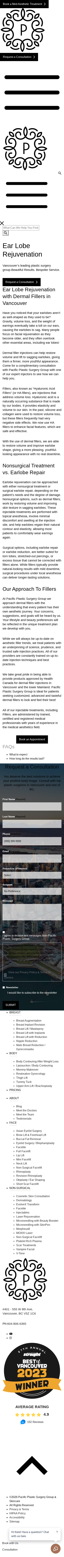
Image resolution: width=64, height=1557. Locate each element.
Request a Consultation (17, 56)
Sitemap (14, 1521)
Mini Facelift (23, 1159)
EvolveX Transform (27, 1204)
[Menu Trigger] (56, 7)
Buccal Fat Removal (28, 1139)
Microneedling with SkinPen (33, 1224)
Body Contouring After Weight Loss (37, 1061)
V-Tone (20, 1253)
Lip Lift (20, 1155)
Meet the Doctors (26, 1110)
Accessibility (17, 1517)
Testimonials (23, 1118)
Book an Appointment (32, 739)
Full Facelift (23, 1151)
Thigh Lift (21, 1077)
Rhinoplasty (23, 1171)
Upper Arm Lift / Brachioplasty (34, 1086)
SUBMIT (10, 1005)
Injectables (22, 1212)
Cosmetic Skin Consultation (33, 1196)
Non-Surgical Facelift (29, 1167)
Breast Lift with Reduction (31, 1037)
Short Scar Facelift (27, 1184)
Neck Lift (21, 1163)
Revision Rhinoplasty (29, 1175)
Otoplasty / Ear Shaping (30, 1179)
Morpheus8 (23, 1228)
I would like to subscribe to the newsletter (32, 992)
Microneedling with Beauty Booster (37, 1220)
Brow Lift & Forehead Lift (31, 1135)
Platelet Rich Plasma (29, 1241)
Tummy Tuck (24, 1081)
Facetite (21, 1147)
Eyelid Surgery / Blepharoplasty (35, 1143)
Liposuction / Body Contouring (34, 1065)
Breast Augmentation (28, 1020)
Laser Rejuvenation (28, 1216)
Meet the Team (25, 1114)
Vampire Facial (25, 1249)
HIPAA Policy (17, 1513)
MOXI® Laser (24, 1233)
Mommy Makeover (27, 1069)
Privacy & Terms (19, 1509)
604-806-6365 (16, 1323)
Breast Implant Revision (30, 1024)
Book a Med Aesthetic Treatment (22, 4)
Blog (19, 1106)
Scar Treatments (26, 1245)
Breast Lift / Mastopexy (30, 1028)
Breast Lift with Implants (30, 1032)
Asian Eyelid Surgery (29, 1130)
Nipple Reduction (26, 1041)
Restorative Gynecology (30, 1073)
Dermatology (24, 1200)
